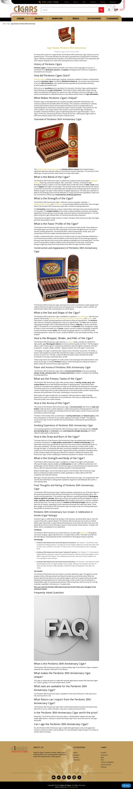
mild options (58, 204)
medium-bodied (44, 204)
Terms (102, 2)
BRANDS (39, 18)
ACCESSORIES (94, 18)
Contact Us (104, 755)
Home (66, 2)
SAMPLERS (57, 18)
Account (103, 752)
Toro (57, 318)
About (75, 2)
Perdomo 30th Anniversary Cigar (48, 169)
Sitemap (103, 767)
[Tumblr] (79, 777)
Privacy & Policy (106, 764)
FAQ (83, 2)
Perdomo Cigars (39, 79)
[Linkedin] (74, 777)
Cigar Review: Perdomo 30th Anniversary (66, 47)
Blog (102, 757)
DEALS (76, 18)
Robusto (63, 318)
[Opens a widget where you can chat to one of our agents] (126, 786)
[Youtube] (54, 777)
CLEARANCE (112, 18)
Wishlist (113, 2)
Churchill (69, 318)
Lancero (89, 318)
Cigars (75, 752)
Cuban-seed (84, 533)
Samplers (76, 755)
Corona (75, 318)
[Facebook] (64, 777)
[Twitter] (59, 777)
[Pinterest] (69, 777)
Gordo (81, 318)
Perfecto (52, 318)
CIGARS (20, 18)
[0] (115, 10)
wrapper (70, 342)
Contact (93, 2)
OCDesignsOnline (72, 787)
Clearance (76, 760)
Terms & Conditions (107, 762)
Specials (76, 757)
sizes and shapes (82, 316)
